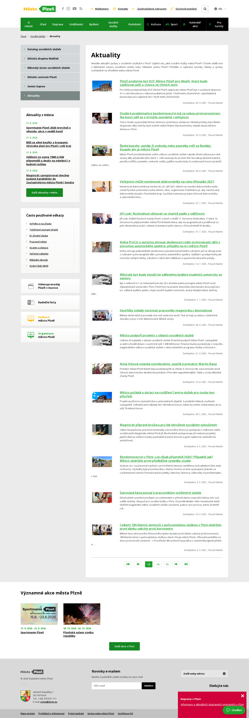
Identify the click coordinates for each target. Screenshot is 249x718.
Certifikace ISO (125, 713)
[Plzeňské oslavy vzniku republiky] (81, 614)
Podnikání (134, 24)
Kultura (156, 24)
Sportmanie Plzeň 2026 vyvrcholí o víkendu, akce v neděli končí (48, 129)
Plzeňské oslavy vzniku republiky (78, 634)
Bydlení (94, 24)
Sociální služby (113, 24)
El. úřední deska (39, 235)
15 (167, 564)
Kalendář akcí (195, 24)
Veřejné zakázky (39, 253)
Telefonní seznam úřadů (44, 229)
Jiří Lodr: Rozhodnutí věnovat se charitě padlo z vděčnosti (162, 213)
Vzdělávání (76, 24)
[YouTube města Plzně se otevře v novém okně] (74, 10)
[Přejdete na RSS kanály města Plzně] (81, 10)
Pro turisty (219, 24)
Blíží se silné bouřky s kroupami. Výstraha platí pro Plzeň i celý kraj (48, 144)
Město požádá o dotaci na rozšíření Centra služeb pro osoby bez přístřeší (167, 394)
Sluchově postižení (186, 8)
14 (157, 564)
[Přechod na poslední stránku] (186, 564)
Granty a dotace (39, 247)
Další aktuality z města (44, 192)
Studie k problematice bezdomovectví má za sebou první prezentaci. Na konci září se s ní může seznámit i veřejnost (170, 115)
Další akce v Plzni (124, 646)
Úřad (43, 24)
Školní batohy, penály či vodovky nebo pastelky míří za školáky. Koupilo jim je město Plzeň (165, 148)
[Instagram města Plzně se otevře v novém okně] (68, 10)
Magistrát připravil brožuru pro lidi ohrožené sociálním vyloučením (168, 425)
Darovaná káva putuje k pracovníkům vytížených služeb (160, 493)
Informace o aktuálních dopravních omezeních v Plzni (212, 704)
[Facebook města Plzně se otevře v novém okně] (62, 10)
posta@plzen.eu (48, 701)
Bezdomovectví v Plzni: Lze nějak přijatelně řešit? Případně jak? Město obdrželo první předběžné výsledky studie (166, 459)
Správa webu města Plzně (100, 713)
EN (220, 8)
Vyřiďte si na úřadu (40, 223)
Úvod (23, 36)
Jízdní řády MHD (39, 265)
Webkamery (102, 8)
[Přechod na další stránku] (176, 564)
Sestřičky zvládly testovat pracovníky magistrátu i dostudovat (166, 310)
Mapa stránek (28, 713)
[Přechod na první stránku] (128, 564)
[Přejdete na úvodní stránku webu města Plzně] (40, 9)
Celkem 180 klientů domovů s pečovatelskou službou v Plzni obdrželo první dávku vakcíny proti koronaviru (170, 527)
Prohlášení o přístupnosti (51, 713)
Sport (174, 24)
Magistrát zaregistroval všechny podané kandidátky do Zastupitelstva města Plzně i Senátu (50, 179)
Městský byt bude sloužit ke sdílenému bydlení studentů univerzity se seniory (171, 276)
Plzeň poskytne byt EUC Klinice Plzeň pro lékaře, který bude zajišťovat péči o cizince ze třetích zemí (163, 83)
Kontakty (123, 8)
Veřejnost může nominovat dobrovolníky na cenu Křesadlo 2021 (167, 181)
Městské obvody (39, 259)
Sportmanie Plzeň (32, 632)
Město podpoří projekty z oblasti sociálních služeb (157, 335)
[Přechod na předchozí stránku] (138, 564)
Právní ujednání (76, 713)
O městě (29, 24)
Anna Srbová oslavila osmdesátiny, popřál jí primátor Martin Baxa (168, 364)
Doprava (57, 24)
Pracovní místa (38, 241)
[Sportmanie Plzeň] (39, 614)
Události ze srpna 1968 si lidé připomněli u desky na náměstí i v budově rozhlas (48, 160)
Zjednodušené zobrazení (151, 8)
